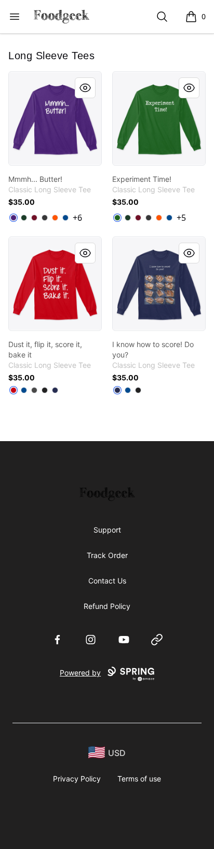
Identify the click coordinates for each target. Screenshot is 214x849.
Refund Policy (107, 606)
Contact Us (107, 580)
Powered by (80, 672)
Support (107, 529)
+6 (77, 217)
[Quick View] (85, 87)
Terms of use (139, 778)
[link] (55, 118)
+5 (181, 217)
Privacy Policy (77, 778)
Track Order (107, 555)
